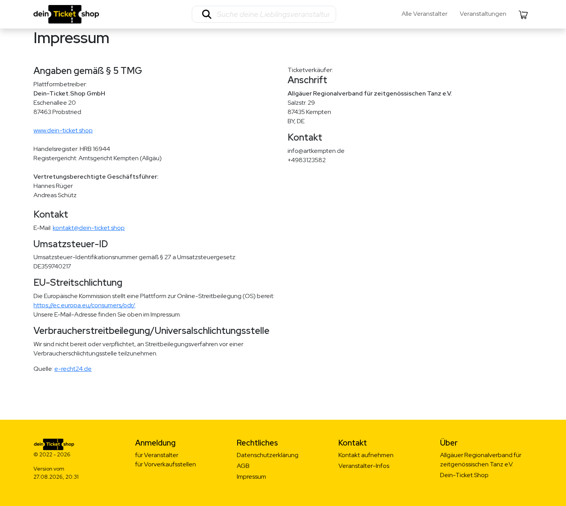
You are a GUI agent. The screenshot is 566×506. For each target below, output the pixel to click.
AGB (243, 466)
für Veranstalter (156, 455)
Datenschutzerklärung (267, 455)
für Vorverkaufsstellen (165, 464)
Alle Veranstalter (424, 14)
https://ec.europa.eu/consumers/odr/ (84, 305)
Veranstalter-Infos (363, 466)
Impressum (251, 476)
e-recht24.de (73, 369)
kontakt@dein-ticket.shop (89, 228)
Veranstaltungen (483, 14)
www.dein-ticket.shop (63, 130)
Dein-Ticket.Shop (464, 475)
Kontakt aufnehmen (366, 455)
